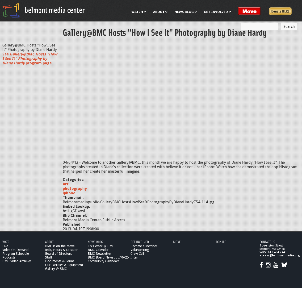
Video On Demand (15, 250)
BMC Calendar (98, 250)
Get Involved (139, 241)
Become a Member (143, 246)
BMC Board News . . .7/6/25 (108, 257)
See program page (29, 58)
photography (75, 188)
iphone (69, 193)
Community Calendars (103, 261)
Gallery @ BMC (56, 269)
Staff (48, 257)
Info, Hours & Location (61, 250)
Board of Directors (58, 253)
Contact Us (267, 241)
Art (66, 184)
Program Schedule (15, 253)
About (49, 241)
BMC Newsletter (99, 253)
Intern (134, 257)
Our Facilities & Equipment (64, 265)
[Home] (43, 10)
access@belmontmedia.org (280, 255)
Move (177, 241)
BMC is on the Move (60, 246)
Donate (221, 241)
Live (5, 246)
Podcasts (8, 257)
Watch (6, 241)
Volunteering (139, 250)
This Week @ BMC (101, 246)
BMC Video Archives (16, 261)
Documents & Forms (59, 261)
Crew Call (137, 253)
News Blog (95, 241)
